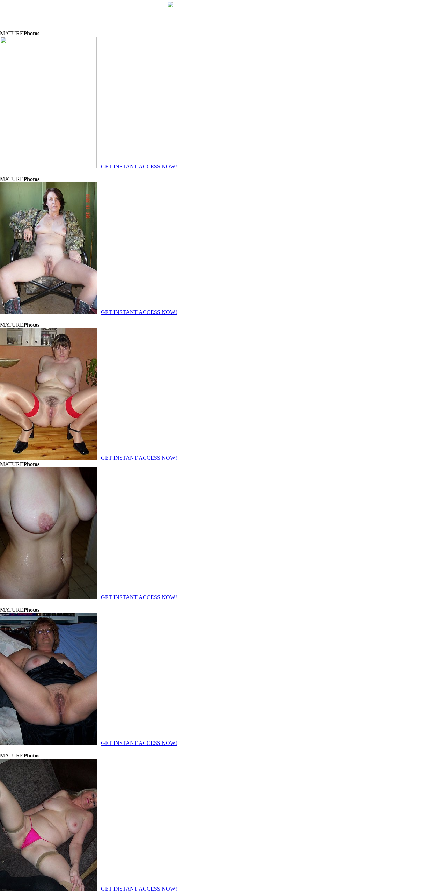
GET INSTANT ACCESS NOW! (139, 166)
